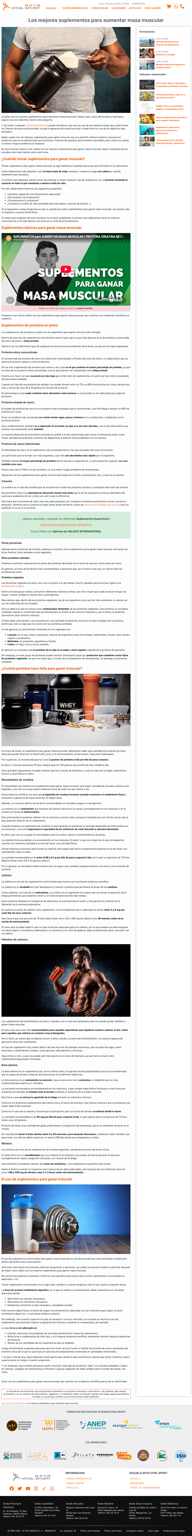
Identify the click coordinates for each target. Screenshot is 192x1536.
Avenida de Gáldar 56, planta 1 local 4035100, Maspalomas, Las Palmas (143, 1511)
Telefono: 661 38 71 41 (170, 1515)
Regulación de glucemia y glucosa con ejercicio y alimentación (168, 130)
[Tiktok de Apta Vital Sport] (44, 1489)
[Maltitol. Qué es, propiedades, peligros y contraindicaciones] (147, 107)
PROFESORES (137, 1483)
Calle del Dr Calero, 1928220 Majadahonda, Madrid (111, 1508)
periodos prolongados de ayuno (101, 504)
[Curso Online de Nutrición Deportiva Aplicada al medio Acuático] (147, 65)
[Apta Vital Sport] (22, 7)
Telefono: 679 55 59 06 (139, 1518)
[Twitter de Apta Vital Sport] (20, 1489)
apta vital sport (8, 1403)
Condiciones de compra (173, 1531)
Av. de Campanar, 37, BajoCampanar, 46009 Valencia (15, 1512)
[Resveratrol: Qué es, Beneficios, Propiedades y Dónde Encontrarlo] (147, 85)
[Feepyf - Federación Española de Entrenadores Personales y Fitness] (56, 1425)
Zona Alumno (152, 8)
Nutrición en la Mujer (165, 55)
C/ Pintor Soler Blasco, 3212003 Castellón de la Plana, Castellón (47, 1510)
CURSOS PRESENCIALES (79, 1478)
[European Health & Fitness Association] (130, 1425)
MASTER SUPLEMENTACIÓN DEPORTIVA (66, 525)
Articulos (135, 8)
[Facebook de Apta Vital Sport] (11, 1489)
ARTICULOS (72, 1487)
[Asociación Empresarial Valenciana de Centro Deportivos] (12, 1456)
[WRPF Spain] (143, 1455)
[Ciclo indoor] (124, 1456)
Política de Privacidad (90, 1531)
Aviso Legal (153, 1531)
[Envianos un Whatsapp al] (52, 1489)
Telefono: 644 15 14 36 (45, 1515)
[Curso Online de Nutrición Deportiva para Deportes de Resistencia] (147, 42)
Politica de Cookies (113, 1531)
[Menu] (168, 6)
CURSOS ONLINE (75, 1483)
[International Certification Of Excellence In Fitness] (20, 1425)
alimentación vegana (13, 586)
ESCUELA (135, 1478)
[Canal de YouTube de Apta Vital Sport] (28, 1489)
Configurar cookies (135, 1531)
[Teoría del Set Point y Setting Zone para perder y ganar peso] (147, 142)
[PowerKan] (105, 1456)
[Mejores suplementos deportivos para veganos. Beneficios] (147, 119)
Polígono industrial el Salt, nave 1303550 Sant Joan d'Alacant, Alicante (80, 1511)
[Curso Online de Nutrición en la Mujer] (147, 53)
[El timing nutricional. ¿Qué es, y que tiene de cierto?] (147, 96)
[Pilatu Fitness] (82, 1456)
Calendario (119, 8)
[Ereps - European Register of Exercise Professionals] (170, 1425)
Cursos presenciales (75, 8)
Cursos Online (100, 8)
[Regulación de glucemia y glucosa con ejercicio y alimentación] (147, 130)
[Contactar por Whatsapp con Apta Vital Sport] (176, 6)
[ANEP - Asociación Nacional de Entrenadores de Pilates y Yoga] (92, 1425)
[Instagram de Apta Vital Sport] (36, 1489)
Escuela (51, 8)
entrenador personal (37, 125)
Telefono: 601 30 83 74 (13, 1516)
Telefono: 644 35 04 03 (77, 1518)
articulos (22, 1403)
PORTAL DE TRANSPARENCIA (145, 1487)
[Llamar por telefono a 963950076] (182, 6)
